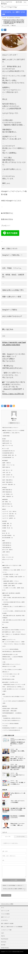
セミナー (18, 20)
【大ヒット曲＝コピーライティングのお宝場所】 (17, 801)
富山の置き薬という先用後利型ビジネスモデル (17, 816)
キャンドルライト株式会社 (11, 951)
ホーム (2, 907)
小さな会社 (11, 22)
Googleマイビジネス (7, 19)
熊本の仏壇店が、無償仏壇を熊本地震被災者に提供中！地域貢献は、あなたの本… (17, 768)
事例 (5, 21)
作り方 (15, 21)
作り (12, 21)
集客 (13, 23)
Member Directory (5, 947)
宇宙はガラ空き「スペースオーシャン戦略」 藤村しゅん (17, 824)
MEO (18, 19)
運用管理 (10, 23)
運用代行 (6, 23)
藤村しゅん (21, 22)
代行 (10, 21)
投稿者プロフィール (14, 422)
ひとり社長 (21, 19)
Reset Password (4, 938)
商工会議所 (7, 22)
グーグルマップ (14, 20)
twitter (19, 2)
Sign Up (3, 935)
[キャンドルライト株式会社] (6, 3)
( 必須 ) (5, 851)
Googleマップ (13, 19)
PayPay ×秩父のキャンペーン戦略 (17, 794)
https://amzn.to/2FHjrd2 (13, 394)
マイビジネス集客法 (5, 913)
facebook (21, 2)
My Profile (3, 944)
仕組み (8, 21)
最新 (14, 22)
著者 (17, 22)
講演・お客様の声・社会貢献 (7, 923)
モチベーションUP (5, 910)
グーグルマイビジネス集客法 (16, 739)
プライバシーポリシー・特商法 (7, 903)
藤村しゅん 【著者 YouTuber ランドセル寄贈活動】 (12, 926)
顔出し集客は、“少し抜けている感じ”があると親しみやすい (17, 759)
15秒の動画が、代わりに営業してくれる (17, 751)
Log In (2, 933)
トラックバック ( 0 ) (20, 836)
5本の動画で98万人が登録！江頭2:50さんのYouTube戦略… (17, 809)
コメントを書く (6, 25)
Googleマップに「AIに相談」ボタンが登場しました (17, 783)
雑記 (17, 749)
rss (17, 2)
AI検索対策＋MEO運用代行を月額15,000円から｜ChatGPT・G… (17, 744)
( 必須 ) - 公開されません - (9, 855)
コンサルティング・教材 (6, 929)
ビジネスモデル (8, 6)
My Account (3, 941)
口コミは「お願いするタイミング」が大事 (17, 775)
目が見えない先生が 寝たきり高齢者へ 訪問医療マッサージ (14, 889)
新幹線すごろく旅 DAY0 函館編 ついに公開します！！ (13, 885)
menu (25, 2)
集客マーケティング (19, 756)
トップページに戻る (6, 895)
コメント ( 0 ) (7, 836)
